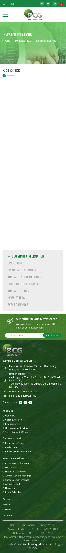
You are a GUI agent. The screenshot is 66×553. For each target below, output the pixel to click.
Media (6, 504)
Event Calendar (18, 304)
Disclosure (15, 263)
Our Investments (12, 438)
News (8, 509)
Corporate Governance (23, 284)
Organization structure (16, 427)
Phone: (5, 3)
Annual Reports (18, 291)
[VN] (61, 4)
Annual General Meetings (24, 277)
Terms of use (27, 525)
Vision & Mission (13, 419)
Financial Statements (22, 270)
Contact (7, 515)
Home (13, 525)
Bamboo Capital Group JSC (37, 544)
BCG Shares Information (28, 256)
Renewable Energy (15, 443)
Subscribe (52, 335)
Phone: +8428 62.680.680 (24, 391)
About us (8, 410)
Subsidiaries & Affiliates (17, 432)
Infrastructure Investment (18, 451)
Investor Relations (13, 458)
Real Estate (11, 447)
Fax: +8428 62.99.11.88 (22, 395)
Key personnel (12, 423)
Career (6, 499)
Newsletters (16, 297)
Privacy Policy (46, 525)
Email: (13, 3)
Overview (10, 415)
